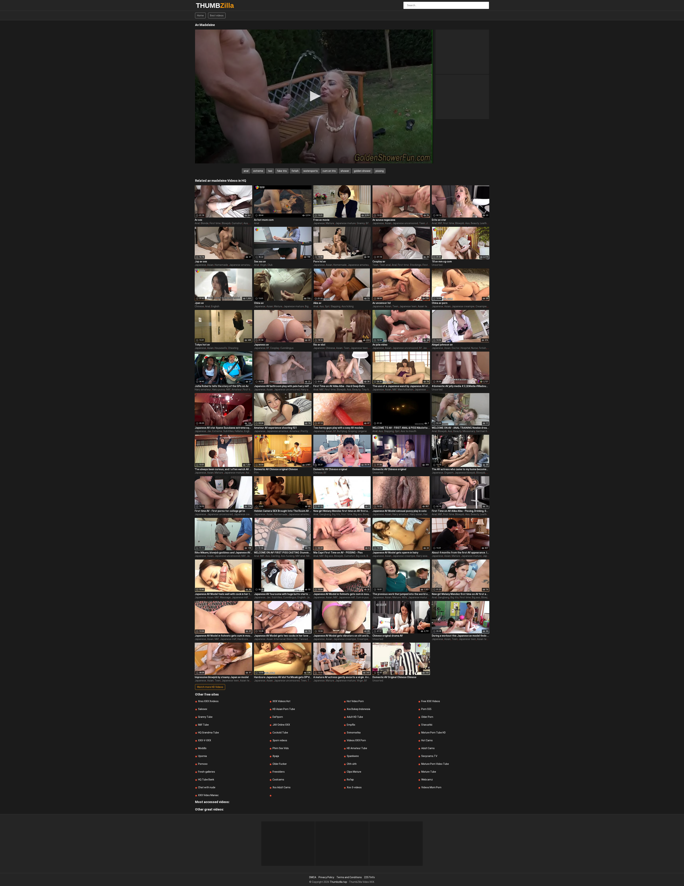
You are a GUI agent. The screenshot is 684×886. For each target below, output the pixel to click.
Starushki (426, 724)
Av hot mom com (264, 219)
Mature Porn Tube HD (433, 732)
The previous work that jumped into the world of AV (401, 594)
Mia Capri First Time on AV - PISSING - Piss (338, 552)
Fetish (482, 348)
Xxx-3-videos (354, 787)
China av (259, 303)
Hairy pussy (218, 389)
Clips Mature (354, 771)
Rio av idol (319, 344)
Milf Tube (203, 724)
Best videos (217, 15)
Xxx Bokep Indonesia (358, 709)
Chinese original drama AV (387, 635)
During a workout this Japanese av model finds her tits (460, 635)
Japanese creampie (463, 306)
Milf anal (300, 556)
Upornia (202, 756)
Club (270, 264)
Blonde (205, 223)
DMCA (312, 877)
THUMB (205, 5)
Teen (422, 223)
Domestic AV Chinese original (330, 469)
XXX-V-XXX (204, 740)
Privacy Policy (326, 877)
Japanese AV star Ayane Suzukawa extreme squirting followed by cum (223, 427)
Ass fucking (287, 556)
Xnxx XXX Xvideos (208, 701)
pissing (379, 170)
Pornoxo (203, 763)
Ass (245, 223)
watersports (310, 170)
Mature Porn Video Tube (435, 763)
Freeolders (279, 771)
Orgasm (449, 472)
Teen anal (385, 264)
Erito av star (439, 219)
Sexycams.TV (429, 756)
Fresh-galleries (206, 771)
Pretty (304, 431)
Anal (197, 223)
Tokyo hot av (202, 344)
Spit (327, 306)
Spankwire (353, 756)
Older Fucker (280, 763)
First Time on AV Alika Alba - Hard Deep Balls (339, 386)
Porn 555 (426, 709)
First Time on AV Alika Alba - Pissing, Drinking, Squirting (460, 510)
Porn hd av (319, 261)
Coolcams (278, 779)
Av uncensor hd (381, 303)
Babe (489, 472)
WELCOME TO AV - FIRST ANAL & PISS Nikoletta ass (401, 427)
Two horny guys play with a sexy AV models (338, 427)
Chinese (199, 306)
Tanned (303, 639)
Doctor (456, 348)
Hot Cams (427, 740)
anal (246, 170)
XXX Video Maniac (208, 795)
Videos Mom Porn (431, 787)
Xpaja (276, 756)
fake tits (282, 170)
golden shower (362, 170)
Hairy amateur (203, 389)
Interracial (280, 639)
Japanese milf (422, 389)
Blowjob (226, 223)
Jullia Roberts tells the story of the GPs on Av (221, 386)
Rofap (350, 779)
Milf (440, 223)
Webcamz (427, 779)
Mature (330, 223)
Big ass (357, 514)
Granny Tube (205, 716)
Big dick (309, 306)
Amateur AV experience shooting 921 (275, 427)
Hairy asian (307, 389)
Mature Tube (428, 771)
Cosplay (274, 348)
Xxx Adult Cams (282, 787)
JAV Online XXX (281, 724)
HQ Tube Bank (206, 779)
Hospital (465, 348)
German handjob (485, 431)
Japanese (319, 223)
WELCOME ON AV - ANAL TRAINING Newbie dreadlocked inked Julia (460, 427)
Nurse (474, 348)
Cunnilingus (287, 348)
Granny (361, 223)
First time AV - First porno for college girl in (220, 510)
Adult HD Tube (355, 716)
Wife (404, 597)
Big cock (361, 556)
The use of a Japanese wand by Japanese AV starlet (401, 386)
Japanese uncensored (405, 223)
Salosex (202, 709)
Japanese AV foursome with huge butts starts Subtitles (283, 594)
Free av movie (321, 219)
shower (345, 170)
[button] (314, 96)
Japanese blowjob (465, 472)
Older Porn (427, 716)
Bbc (296, 639)
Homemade (221, 264)
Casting (275, 556)
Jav (425, 348)
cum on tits (329, 170)
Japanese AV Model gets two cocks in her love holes (283, 635)
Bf (367, 223)
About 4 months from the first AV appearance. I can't (460, 552)
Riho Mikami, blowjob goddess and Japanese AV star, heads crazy (223, 552)
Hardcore (242, 639)
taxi (270, 170)
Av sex (198, 219)
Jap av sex (201, 261)
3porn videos (280, 740)
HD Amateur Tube (357, 748)
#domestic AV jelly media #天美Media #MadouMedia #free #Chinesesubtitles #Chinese (460, 386)
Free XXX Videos (430, 701)
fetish (295, 170)
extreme (258, 170)
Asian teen (424, 306)
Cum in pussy (363, 597)
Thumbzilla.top (338, 881)
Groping (352, 431)
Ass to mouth (408, 431)
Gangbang (325, 514)
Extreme (217, 431)
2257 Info (369, 877)
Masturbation (405, 389)
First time (215, 223)
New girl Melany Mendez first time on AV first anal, (342, 510)
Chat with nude (206, 787)
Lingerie (362, 431)
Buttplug (342, 431)
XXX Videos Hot (281, 701)
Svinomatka (354, 732)
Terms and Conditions (349, 877)
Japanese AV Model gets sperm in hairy (395, 552)
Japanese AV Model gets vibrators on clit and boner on (342, 635)
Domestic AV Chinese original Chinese (276, 469)
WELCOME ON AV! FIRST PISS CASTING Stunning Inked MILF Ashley (283, 552)
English (215, 306)
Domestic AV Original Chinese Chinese (394, 677)
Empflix (351, 724)
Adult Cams (428, 748)
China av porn (439, 303)
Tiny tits (366, 389)
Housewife (221, 348)
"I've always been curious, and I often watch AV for (223, 469)
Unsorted (437, 264)
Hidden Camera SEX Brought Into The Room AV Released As (283, 510)
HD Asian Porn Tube (284, 709)
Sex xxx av (260, 261)
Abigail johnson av (442, 344)
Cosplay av (378, 261)
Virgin (263, 264)
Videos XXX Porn (356, 740)
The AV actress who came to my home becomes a (460, 469)
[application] (314, 96)
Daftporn (278, 716)
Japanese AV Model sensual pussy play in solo (399, 510)
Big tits (336, 514)
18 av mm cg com (442, 261)
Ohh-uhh (352, 763)
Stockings (415, 264)
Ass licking (347, 306)
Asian (388, 223)
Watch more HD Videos (210, 687)
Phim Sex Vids (281, 748)
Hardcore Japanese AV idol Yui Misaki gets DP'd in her (283, 677)
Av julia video (379, 344)
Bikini (289, 639)
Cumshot (237, 223)
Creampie (481, 306)
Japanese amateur (240, 264)
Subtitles (228, 431)
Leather (484, 223)
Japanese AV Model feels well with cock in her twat (223, 594)
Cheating (233, 348)
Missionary (469, 431)
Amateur (237, 389)
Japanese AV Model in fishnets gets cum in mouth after (342, 594)
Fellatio (239, 431)
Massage (225, 597)
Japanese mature (345, 223)
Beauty (475, 223)
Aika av (317, 303)
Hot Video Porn (355, 701)
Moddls (202, 748)
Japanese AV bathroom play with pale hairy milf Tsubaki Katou (283, 386)
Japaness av (261, 344)
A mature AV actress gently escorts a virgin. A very (342, 677)
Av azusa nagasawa (383, 219)
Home (200, 15)
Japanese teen (408, 306)
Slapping (335, 306)
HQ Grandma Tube (208, 732)
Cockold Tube (280, 732)
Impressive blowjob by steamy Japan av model (222, 677)
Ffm (256, 472)
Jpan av (199, 303)
